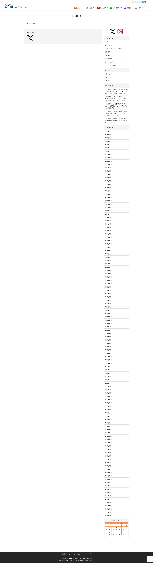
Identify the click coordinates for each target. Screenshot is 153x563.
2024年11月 (108, 201)
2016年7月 (108, 515)
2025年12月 (108, 157)
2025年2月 (108, 191)
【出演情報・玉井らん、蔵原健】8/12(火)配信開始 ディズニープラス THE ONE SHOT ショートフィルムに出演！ (116, 98)
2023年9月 (108, 247)
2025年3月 (108, 187)
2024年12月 (108, 197)
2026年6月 (108, 138)
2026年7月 (108, 134)
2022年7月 (108, 293)
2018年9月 (108, 446)
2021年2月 (108, 350)
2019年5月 (108, 419)
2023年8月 (108, 250)
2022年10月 (108, 283)
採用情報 (107, 55)
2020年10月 (108, 363)
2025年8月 (108, 171)
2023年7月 (108, 254)
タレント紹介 (108, 77)
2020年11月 (108, 360)
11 (109, 529)
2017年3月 (108, 502)
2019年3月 (108, 426)
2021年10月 (108, 323)
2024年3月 (108, 227)
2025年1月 (108, 194)
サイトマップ (108, 62)
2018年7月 (108, 452)
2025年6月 (108, 177)
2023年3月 (108, 267)
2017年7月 (108, 489)
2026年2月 (108, 151)
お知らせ (107, 74)
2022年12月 (108, 277)
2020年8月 (108, 370)
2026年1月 (108, 154)
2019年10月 (108, 403)
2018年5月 (108, 459)
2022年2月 (108, 310)
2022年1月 (108, 313)
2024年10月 (108, 204)
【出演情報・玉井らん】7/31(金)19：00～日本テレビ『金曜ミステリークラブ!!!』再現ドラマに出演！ (116, 113)
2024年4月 (108, 224)
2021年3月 (108, 346)
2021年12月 (108, 317)
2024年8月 (108, 211)
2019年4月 (108, 423)
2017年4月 (108, 499)
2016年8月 (108, 512)
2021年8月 (108, 330)
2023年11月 (108, 240)
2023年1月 (108, 273)
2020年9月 (108, 366)
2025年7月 (108, 174)
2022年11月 (108, 280)
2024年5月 (108, 220)
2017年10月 (108, 479)
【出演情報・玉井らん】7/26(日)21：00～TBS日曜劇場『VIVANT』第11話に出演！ (116, 120)
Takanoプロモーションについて (114, 48)
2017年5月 (108, 495)
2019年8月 (108, 409)
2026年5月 (108, 141)
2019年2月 (108, 429)
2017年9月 (108, 482)
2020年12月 (108, 356)
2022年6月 (108, 297)
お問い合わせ (108, 58)
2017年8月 (108, 486)
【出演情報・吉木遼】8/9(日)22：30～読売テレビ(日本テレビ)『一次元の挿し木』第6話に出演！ (116, 106)
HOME (106, 42)
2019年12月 (108, 396)
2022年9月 (108, 287)
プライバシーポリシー (111, 65)
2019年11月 (108, 399)
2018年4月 (108, 462)
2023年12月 (108, 237)
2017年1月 (108, 505)
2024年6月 (108, 217)
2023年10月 (108, 244)
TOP (26, 23)
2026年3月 (108, 148)
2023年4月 (108, 264)
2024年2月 (108, 230)
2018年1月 (108, 469)
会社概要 (107, 52)
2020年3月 (108, 386)
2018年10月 (108, 442)
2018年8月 (108, 449)
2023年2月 (108, 270)
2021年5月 (108, 340)
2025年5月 (108, 181)
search (145, 8)
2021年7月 (108, 333)
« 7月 (107, 520)
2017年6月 (108, 492)
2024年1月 (108, 234)
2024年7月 (108, 214)
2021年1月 (108, 353)
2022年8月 (108, 290)
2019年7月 (108, 413)
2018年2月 (108, 466)
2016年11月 (108, 509)
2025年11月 (108, 161)
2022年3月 (108, 307)
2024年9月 (108, 207)
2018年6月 (108, 456)
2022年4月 (108, 303)
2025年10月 (108, 164)
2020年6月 (108, 376)
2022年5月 (108, 300)
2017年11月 (108, 476)
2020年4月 (108, 383)
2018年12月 (108, 436)
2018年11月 (108, 439)
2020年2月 (108, 389)
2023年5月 (108, 260)
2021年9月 (108, 326)
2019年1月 (108, 433)
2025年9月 (108, 167)
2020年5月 (108, 380)
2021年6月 (108, 336)
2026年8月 (108, 131)
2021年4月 (108, 343)
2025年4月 (108, 184)
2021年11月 (108, 320)
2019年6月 (108, 416)
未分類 (107, 80)
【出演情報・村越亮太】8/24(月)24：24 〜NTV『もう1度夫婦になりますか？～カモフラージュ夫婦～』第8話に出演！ (116, 91)
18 (109, 532)
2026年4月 (108, 144)
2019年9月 (108, 406)
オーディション (109, 45)
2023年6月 (108, 257)
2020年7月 (108, 373)
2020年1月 (108, 393)
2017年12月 (108, 472)
